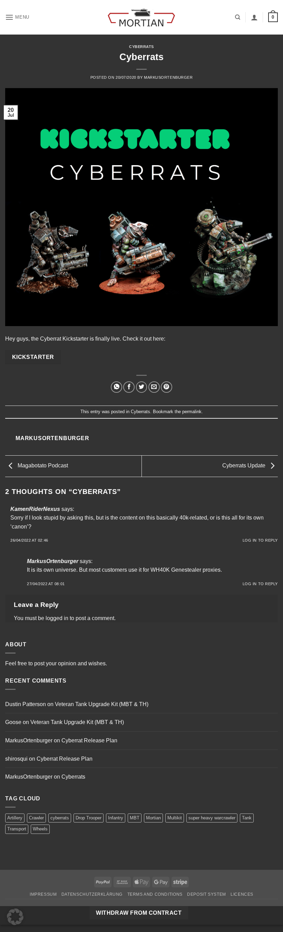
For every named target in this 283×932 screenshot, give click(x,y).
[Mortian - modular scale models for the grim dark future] (141, 17)
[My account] (254, 17)
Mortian (153, 817)
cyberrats (59, 817)
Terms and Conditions (155, 894)
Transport (16, 828)
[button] (17, 17)
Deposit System (206, 894)
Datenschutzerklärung (92, 894)
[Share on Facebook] (129, 387)
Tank (247, 817)
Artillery (14, 817)
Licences (242, 894)
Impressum (43, 894)
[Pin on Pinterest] (166, 387)
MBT (134, 817)
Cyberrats (141, 47)
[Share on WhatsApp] (116, 387)
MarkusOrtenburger (168, 77)
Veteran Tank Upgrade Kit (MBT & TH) (101, 704)
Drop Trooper (88, 817)
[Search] (237, 17)
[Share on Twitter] (141, 387)
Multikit (174, 817)
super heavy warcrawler (211, 817)
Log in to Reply (260, 540)
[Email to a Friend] (154, 387)
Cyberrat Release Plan (89, 740)
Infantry (115, 817)
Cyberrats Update (244, 466)
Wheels (40, 828)
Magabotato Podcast (42, 466)
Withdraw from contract (139, 913)
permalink (192, 411)
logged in (57, 618)
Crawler (36, 817)
